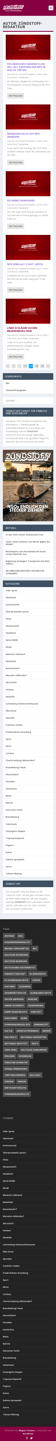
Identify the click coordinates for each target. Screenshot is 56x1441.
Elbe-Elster (11, 710)
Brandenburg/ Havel (16, 767)
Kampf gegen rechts (16, 1011)
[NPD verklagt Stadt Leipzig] (28, 247)
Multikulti (11, 1037)
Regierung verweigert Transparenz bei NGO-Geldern (28, 562)
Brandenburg (12, 817)
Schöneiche (25, 1056)
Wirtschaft (11, 682)
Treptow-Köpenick (15, 838)
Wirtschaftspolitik (15, 1087)
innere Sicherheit (14, 1005)
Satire (9, 866)
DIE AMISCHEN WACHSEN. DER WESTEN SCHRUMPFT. (25, 572)
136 (42, 366)
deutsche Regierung (16, 961)
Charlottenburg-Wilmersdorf (20, 760)
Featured (10, 986)
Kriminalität (41, 1024)
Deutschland (12, 77)
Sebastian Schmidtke (16, 1062)
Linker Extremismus (27, 1030)
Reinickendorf (13, 668)
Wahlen (22, 1081)
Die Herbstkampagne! (21, 200)
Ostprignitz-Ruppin (15, 831)
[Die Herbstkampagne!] (28, 183)
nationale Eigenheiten (33, 1037)
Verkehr (9, 1081)
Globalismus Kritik (40, 992)
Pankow (9, 689)
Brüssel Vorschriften (17, 948)
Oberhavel (11, 597)
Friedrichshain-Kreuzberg (18, 732)
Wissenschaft (12, 625)
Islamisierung (35, 1005)
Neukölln (10, 696)
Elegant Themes (26, 1430)
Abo (8, 383)
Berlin (8, 795)
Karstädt (36, 1011)
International (12, 604)
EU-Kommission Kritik (16, 980)
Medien (46, 1030)
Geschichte (11, 788)
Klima (24, 1018)
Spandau (10, 717)
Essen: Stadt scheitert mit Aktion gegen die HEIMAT (28, 543)
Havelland (11, 633)
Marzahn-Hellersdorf (16, 675)
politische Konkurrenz (34, 1049)
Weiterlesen (15, 95)
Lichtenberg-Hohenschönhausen (22, 703)
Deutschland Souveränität (20, 967)
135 (36, 366)
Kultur (9, 852)
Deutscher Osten (14, 809)
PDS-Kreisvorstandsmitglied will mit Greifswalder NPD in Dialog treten (26, 67)
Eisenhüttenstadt (15, 973)
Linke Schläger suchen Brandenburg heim (22, 329)
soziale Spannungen (16, 1068)
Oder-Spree (12, 338)
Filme (8, 618)
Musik (9, 647)
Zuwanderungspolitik (17, 1094)
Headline (32, 999)
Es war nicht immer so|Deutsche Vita (24, 534)
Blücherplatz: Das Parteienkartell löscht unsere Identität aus (26, 552)
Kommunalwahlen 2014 (17, 1024)
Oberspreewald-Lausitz (17, 611)
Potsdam (10, 781)
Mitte (8, 746)
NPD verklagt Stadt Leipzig (25, 264)
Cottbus (10, 753)
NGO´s (35, 1043)
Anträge (9, 935)
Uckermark (11, 824)
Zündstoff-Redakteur (27, 74)
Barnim (9, 802)
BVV (35, 948)
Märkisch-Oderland (15, 654)
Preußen (10, 1056)
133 (25, 366)
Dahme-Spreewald (15, 859)
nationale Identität (16, 1043)
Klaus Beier (11, 1018)
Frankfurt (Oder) (14, 725)
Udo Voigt (35, 1075)
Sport (8, 739)
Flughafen (24, 986)
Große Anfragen (14, 999)
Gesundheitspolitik (15, 992)
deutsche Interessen (16, 954)
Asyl (20, 935)
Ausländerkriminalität (17, 942)
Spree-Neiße (23, 338)
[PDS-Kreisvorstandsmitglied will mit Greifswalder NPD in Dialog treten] (28, 47)
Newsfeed (11, 661)
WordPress (28, 1433)
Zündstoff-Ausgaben (16, 390)
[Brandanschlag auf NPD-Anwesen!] (28, 116)
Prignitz (10, 845)
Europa (36, 980)
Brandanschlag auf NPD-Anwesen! (24, 135)
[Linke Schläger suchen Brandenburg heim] (28, 311)
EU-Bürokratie (38, 973)
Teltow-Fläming (14, 873)
